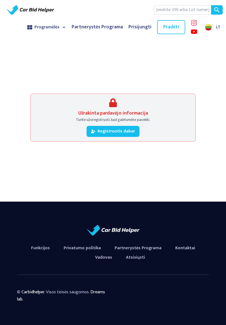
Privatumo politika (82, 248)
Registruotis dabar (116, 131)
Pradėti (171, 27)
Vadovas (103, 257)
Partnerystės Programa (97, 27)
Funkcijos (40, 248)
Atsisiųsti (135, 257)
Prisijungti (140, 27)
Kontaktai (185, 248)
